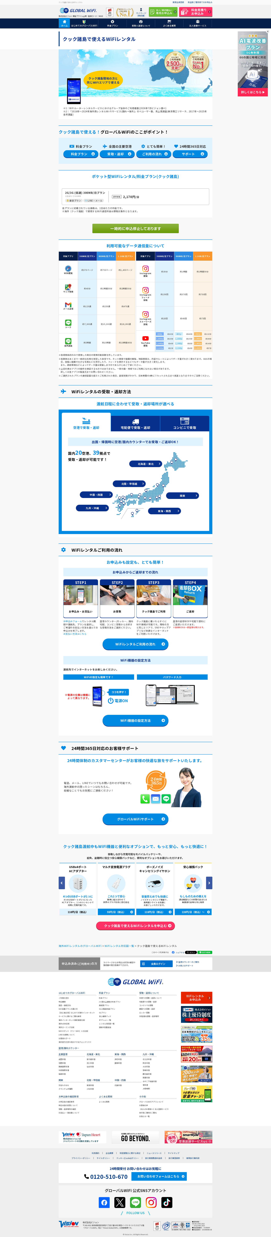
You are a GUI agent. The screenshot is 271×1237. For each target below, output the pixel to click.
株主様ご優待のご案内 (148, 1112)
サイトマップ (173, 1153)
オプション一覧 (105, 1020)
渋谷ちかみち (64, 1085)
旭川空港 (90, 1063)
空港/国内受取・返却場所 (149, 1016)
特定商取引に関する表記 (130, 1153)
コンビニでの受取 (146, 1005)
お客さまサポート (185, 965)
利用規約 (95, 1153)
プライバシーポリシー (81, 1158)
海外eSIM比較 (64, 1023)
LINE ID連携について (67, 1034)
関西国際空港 (64, 1066)
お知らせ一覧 (144, 1116)
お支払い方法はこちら (75, 633)
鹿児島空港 (147, 1074)
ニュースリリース (154, 1153)
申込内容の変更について (68, 1105)
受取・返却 (115, 154)
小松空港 (90, 1089)
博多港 (145, 1085)
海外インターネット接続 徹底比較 (72, 1020)
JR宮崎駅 (146, 1088)
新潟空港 (90, 1085)
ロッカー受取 (144, 1012)
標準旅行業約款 (192, 1158)
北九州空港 (147, 1059)
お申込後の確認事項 (66, 1101)
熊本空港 (146, 1063)
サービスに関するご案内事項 (70, 1016)
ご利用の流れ (152, 154)
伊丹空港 (118, 1059)
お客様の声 (143, 1105)
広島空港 (118, 1085)
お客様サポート (65, 1038)
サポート (188, 154)
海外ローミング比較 (66, 1027)
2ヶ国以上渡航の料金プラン (110, 1001)
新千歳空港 (91, 1059)
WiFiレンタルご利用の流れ (135, 644)
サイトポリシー (103, 1158)
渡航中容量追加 (105, 1027)
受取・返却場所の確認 (67, 1109)
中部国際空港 (64, 1070)
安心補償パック (105, 1016)
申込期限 (62, 1001)
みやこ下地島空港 (150, 1081)
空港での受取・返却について (150, 998)
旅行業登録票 (174, 1158)
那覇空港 (146, 1077)
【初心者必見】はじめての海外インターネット (77, 1012)
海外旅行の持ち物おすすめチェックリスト (75, 1042)
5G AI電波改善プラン (107, 1009)
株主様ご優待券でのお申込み (200, 2)
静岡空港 (118, 1063)
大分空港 (146, 1066)
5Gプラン (102, 1012)
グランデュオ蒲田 (65, 1089)
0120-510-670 (108, 1176)
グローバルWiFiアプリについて (151, 1101)
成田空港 (62, 1059)
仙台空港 (90, 1066)
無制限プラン (104, 1005)
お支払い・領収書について (69, 1112)
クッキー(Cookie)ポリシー (127, 1158)
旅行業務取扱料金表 (153, 1158)
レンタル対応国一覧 (106, 1023)
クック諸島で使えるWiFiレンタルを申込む (135, 925)
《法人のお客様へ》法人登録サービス (154, 1109)
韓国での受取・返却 (147, 1009)
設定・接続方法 (65, 1005)
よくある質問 (104, 1101)
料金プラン (79, 154)
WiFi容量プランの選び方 (68, 1009)
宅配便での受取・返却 (148, 1001)
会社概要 (109, 1153)
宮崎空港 (146, 1070)
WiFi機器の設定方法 (135, 720)
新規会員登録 (178, 2)
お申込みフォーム (72, 621)
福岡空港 (62, 1074)
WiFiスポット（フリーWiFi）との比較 (73, 1031)
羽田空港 (62, 1063)
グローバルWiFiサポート (135, 819)
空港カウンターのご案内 (188, 962)
